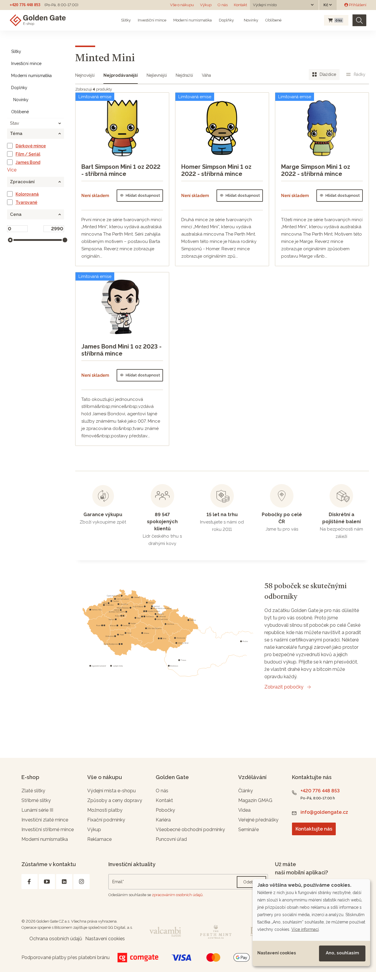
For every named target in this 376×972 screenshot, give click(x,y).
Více (11, 170)
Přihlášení (357, 5)
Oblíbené (273, 20)
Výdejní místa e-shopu (111, 790)
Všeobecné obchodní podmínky (190, 829)
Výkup (206, 5)
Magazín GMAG (255, 800)
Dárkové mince (31, 146)
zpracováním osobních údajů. (178, 895)
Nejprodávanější (120, 75)
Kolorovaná (27, 194)
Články (245, 790)
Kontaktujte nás (314, 829)
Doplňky (226, 20)
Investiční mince (152, 20)
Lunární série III (37, 810)
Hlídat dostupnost (143, 195)
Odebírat (251, 882)
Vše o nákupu (182, 5)
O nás (223, 5)
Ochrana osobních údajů (55, 938)
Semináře (248, 829)
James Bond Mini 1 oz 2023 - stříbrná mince (121, 350)
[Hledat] (359, 20)
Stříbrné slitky (36, 800)
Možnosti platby (104, 810)
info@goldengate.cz (324, 812)
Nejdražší (184, 75)
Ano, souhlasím (342, 953)
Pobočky (165, 810)
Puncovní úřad (171, 839)
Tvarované (26, 202)
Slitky (126, 20)
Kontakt (240, 5)
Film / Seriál (28, 154)
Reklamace (99, 839)
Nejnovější (85, 75)
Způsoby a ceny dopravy (114, 800)
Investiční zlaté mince (44, 820)
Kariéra (163, 820)
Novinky (250, 20)
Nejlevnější (157, 75)
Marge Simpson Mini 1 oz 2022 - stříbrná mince (315, 170)
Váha (206, 75)
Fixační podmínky (106, 820)
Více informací (305, 929)
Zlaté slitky (33, 790)
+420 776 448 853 (25, 5)
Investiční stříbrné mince (47, 829)
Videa (244, 810)
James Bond (28, 162)
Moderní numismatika (192, 20)
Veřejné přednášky (258, 820)
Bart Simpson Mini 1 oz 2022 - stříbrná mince (120, 170)
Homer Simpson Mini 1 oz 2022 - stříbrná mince (216, 170)
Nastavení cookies (276, 953)
